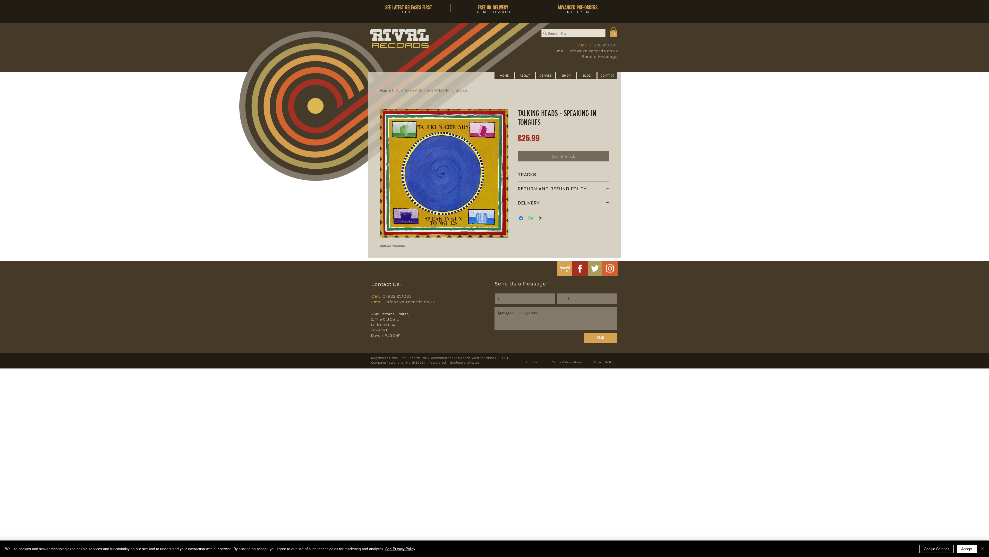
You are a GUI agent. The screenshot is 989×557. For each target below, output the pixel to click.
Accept (966, 548)
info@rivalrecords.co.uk (593, 50)
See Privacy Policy (400, 548)
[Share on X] (541, 218)
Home (385, 90)
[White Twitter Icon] (595, 268)
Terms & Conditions (567, 362)
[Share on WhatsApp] (531, 218)
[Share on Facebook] (521, 218)
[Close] (983, 549)
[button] (613, 32)
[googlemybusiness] (565, 268)
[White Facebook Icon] (580, 268)
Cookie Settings (936, 548)
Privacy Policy (604, 362)
